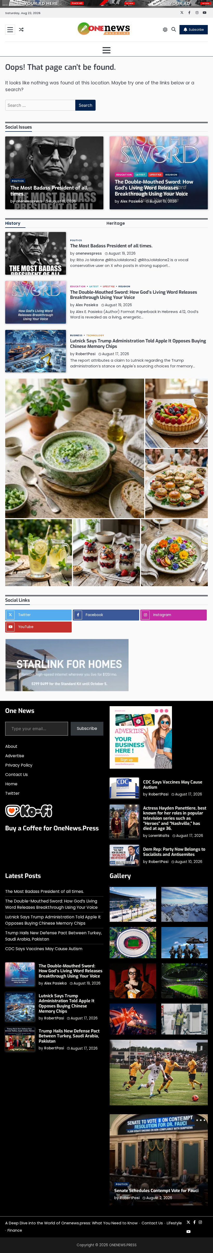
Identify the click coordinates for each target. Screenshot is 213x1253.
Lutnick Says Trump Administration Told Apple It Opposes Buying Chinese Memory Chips (138, 343)
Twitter (12, 793)
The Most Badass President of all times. (49, 191)
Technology (95, 335)
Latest (140, 174)
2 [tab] (197, 1120)
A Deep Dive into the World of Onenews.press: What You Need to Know (71, 1223)
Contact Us (16, 774)
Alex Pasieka (131, 201)
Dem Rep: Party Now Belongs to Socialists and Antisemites (174, 852)
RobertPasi (85, 354)
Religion (171, 174)
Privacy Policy (18, 765)
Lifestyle (156, 174)
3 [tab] (201, 1120)
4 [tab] (204, 1120)
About (11, 746)
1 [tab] (192, 1120)
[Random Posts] (21, 29)
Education (124, 174)
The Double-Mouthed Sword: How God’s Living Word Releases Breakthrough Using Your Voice (154, 188)
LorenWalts (159, 835)
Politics (18, 181)
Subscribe (196, 30)
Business (76, 335)
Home (11, 784)
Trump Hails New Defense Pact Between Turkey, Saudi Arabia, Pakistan (69, 1036)
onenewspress (29, 201)
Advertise (14, 756)
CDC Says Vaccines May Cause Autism (172, 784)
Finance (15, 1230)
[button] (74, 448)
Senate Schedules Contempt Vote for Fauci (156, 1190)
